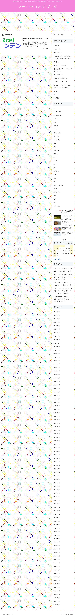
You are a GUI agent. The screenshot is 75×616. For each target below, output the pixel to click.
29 (55, 255)
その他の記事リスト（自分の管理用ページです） (63, 70)
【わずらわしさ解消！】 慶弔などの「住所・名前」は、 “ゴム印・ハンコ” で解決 (63, 277)
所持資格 (56, 62)
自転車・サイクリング (60, 81)
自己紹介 (56, 45)
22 (55, 253)
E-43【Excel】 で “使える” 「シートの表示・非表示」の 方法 (63, 284)
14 (71, 248)
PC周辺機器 (57, 98)
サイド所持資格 (58, 74)
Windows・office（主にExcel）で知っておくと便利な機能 (63, 86)
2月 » (59, 259)
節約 (55, 94)
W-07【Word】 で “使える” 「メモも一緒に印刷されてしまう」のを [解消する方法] (63, 299)
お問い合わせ (58, 49)
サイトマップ (58, 52)
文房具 (56, 91)
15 (55, 251)
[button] (72, 34)
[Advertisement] (37, 21)
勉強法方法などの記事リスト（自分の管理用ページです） (63, 57)
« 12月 (55, 259)
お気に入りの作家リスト (61, 78)
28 (71, 253)
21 (71, 251)
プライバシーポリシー (60, 65)
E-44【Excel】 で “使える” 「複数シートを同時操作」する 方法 (63, 270)
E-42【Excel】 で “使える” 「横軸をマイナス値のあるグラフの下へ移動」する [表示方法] (63, 291)
